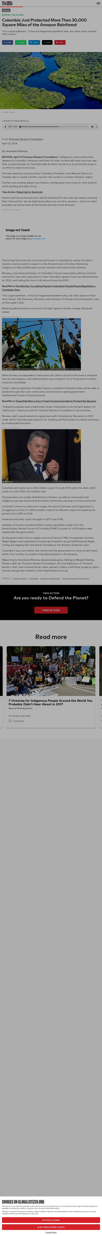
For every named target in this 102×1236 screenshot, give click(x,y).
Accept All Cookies (51, 1220)
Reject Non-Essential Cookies (51, 1227)
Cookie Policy (51, 1232)
